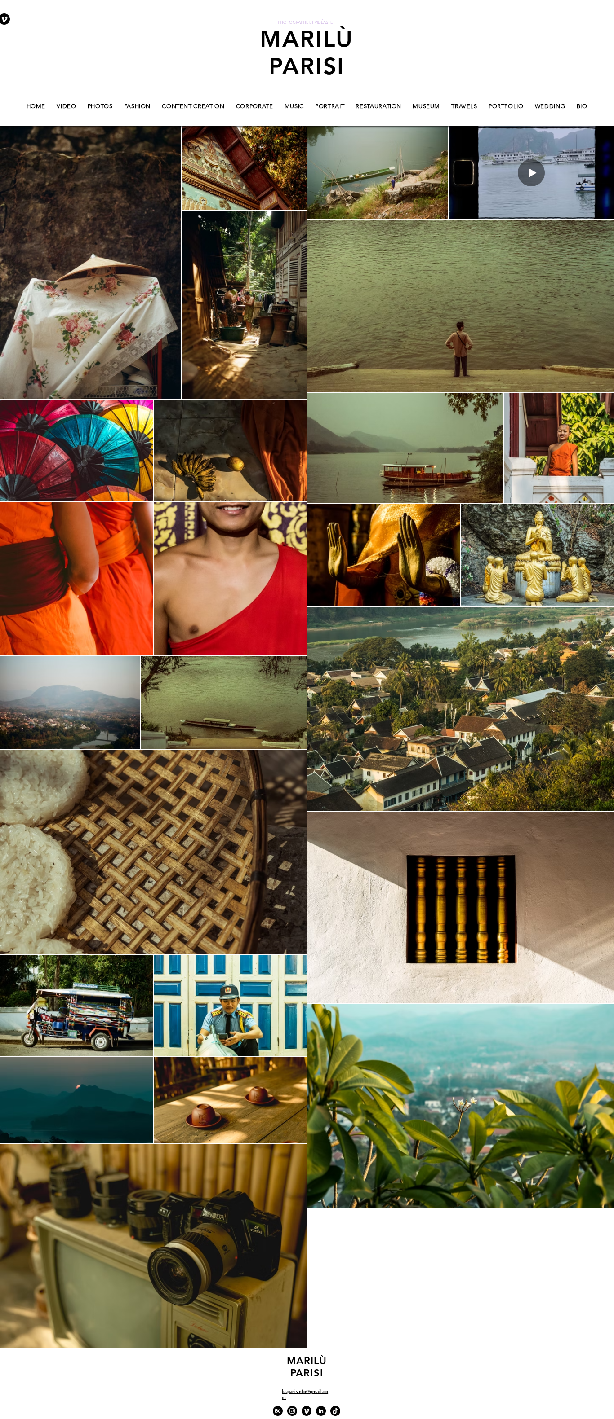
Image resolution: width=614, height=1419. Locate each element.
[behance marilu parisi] (278, 1411)
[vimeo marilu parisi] (306, 1411)
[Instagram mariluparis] (292, 1411)
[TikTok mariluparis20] (335, 1411)
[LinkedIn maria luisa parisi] (321, 1411)
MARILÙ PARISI (306, 52)
